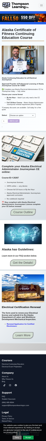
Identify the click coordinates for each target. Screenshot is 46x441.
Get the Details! (23, 262)
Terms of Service (8, 419)
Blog (3, 381)
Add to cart (14, 121)
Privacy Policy (7, 416)
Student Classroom (8, 399)
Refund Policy (7, 421)
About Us (5, 376)
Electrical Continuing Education (13, 364)
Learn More (23, 335)
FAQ (3, 396)
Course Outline (23, 212)
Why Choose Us (7, 379)
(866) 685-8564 (8, 402)
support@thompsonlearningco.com (15, 405)
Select (4, 115)
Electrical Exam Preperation (12, 367)
